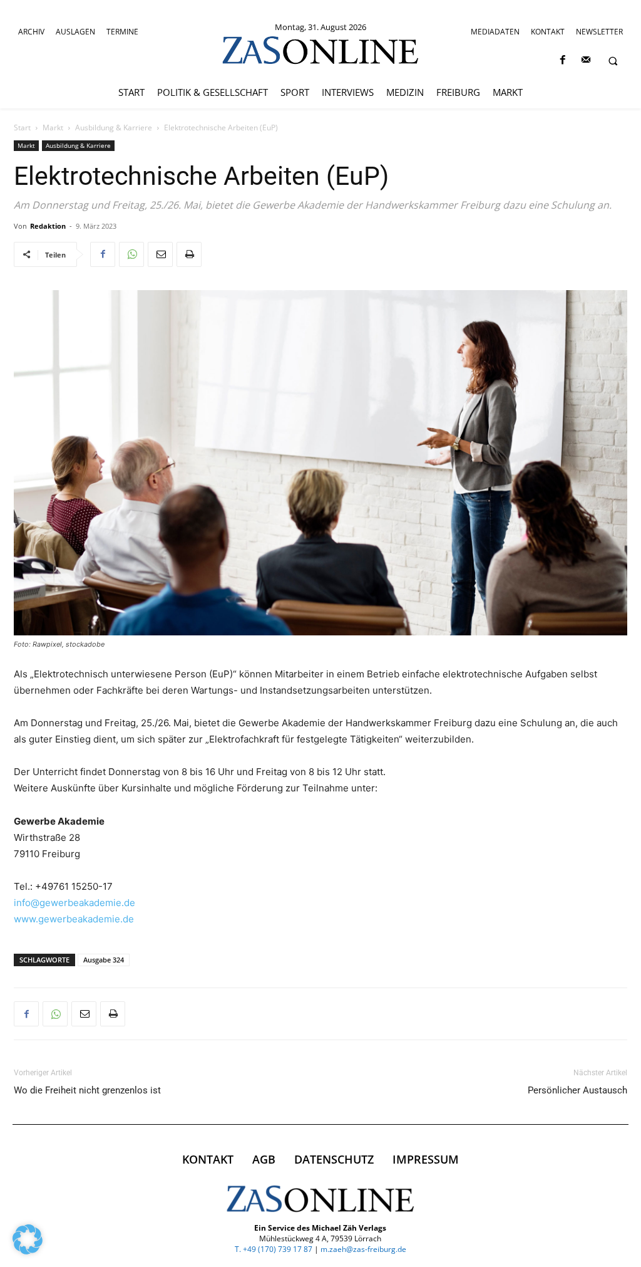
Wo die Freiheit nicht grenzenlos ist (87, 1090)
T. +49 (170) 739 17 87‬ (273, 1249)
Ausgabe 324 (103, 959)
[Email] (160, 254)
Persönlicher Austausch (577, 1090)
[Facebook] (562, 60)
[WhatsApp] (131, 254)
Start (22, 127)
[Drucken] (189, 254)
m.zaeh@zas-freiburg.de (363, 1249)
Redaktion (48, 226)
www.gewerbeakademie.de (74, 919)
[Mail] (585, 60)
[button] (612, 60)
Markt (53, 127)
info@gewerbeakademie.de (74, 903)
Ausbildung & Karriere (113, 127)
